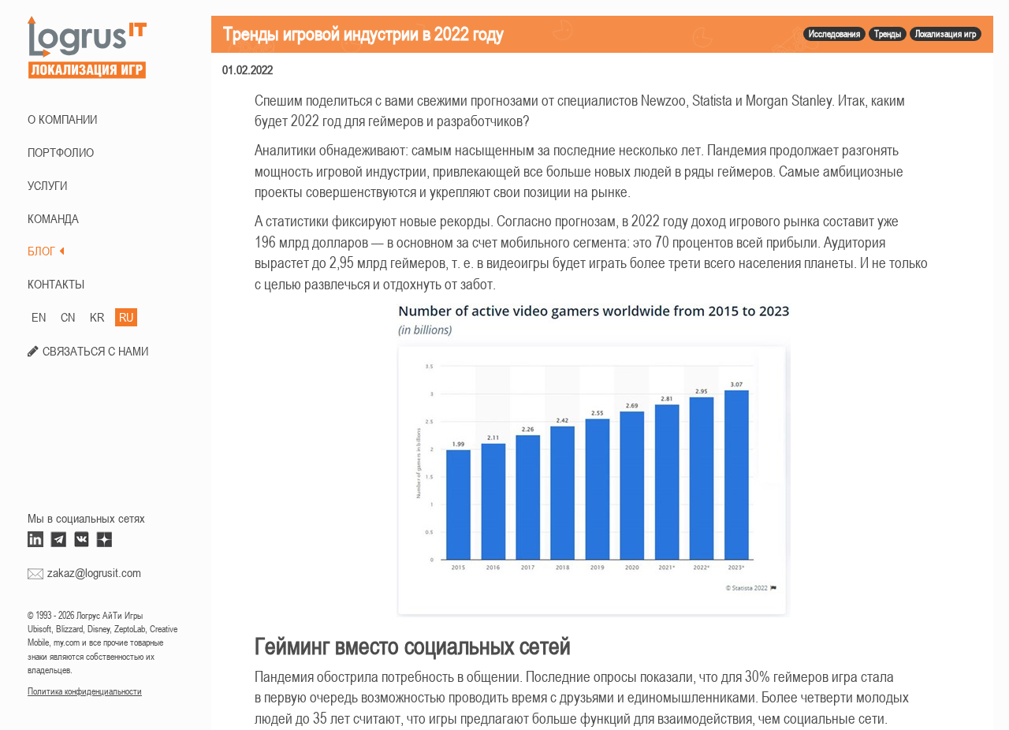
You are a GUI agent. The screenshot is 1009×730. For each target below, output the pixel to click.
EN (39, 317)
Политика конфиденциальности (85, 691)
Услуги (47, 185)
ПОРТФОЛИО (61, 152)
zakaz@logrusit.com (94, 572)
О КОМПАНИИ (62, 119)
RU (126, 317)
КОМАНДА (53, 218)
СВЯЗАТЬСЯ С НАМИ (95, 351)
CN (68, 317)
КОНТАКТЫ (56, 284)
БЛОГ (41, 251)
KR (97, 317)
